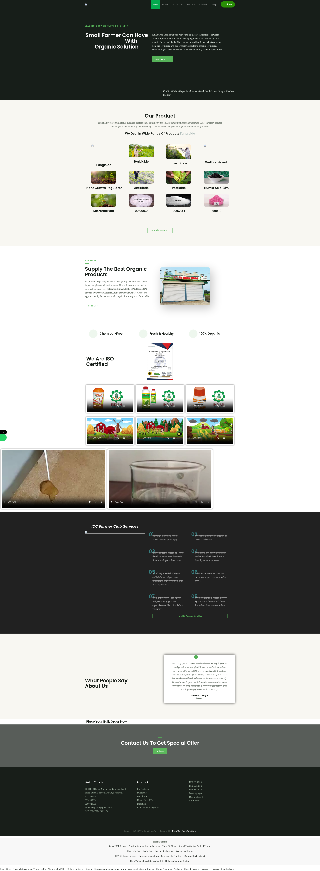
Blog (214, 4)
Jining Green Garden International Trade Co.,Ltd (23, 869)
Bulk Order (191, 4)
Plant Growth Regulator (104, 188)
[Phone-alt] (104, 93)
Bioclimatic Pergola (164, 851)
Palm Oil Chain (169, 846)
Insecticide (178, 163)
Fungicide (103, 165)
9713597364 (90, 796)
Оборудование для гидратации (110, 869)
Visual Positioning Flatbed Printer (195, 846)
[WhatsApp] (3, 437)
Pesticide (179, 188)
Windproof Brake (184, 851)
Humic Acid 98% (216, 188)
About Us (165, 4)
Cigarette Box (133, 851)
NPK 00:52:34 (195, 785)
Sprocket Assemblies (149, 856)
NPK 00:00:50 (195, 782)
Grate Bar (147, 851)
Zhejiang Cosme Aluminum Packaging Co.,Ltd (169, 869)
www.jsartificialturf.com (222, 869)
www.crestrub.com (136, 869)
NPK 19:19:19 (195, 789)
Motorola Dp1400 (56, 869)
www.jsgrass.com (200, 869)
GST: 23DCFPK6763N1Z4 (96, 811)
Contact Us (204, 4)
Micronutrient (196, 797)
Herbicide (141, 161)
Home (155, 4)
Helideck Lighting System (177, 861)
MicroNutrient (103, 211)
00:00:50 (141, 211)
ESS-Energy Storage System (79, 869)
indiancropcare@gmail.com (98, 807)
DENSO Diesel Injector (125, 856)
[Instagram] (96, 93)
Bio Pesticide (143, 789)
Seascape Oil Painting (171, 856)
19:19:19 (216, 211)
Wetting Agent (216, 162)
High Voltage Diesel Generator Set (146, 861)
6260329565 (90, 803)
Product (176, 4)
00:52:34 (178, 211)
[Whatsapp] (113, 93)
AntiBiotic (141, 188)
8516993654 (90, 800)
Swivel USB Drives (117, 846)
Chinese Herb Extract (194, 856)
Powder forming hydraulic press (144, 846)
